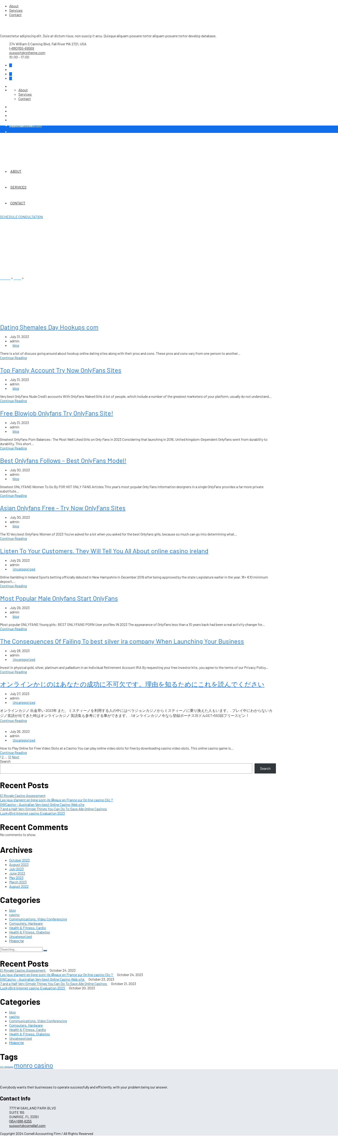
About (14, 6)
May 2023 (16, 877)
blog (16, 345)
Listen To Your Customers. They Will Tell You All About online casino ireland (104, 551)
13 (9, 757)
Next (15, 757)
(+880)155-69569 (21, 48)
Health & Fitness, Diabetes (29, 932)
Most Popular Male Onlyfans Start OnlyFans (59, 598)
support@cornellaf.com (27, 1125)
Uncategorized (24, 569)
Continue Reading (13, 357)
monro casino (33, 1065)
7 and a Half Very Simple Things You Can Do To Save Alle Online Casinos (53, 809)
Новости (16, 941)
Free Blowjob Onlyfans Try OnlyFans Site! (56, 413)
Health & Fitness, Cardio (27, 927)
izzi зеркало (6, 1066)
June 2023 (17, 873)
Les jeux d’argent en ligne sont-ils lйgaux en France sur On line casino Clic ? (56, 800)
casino (14, 914)
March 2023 (18, 882)
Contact (15, 14)
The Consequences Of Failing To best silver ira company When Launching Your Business (122, 641)
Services (16, 10)
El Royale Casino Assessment (23, 795)
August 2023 (19, 864)
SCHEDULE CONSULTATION (21, 217)
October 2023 (19, 860)
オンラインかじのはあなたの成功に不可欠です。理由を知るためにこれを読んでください (132, 684)
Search (5, 761)
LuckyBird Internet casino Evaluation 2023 (32, 813)
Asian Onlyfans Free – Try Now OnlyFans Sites (63, 508)
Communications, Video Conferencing (38, 919)
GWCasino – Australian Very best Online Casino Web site (42, 804)
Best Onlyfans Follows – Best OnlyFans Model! (63, 460)
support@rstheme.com (27, 52)
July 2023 (16, 869)
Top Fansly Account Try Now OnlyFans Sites (60, 370)
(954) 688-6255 (21, 125)
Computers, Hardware (26, 923)
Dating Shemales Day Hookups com (49, 327)
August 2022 (19, 886)
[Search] (45, 950)
